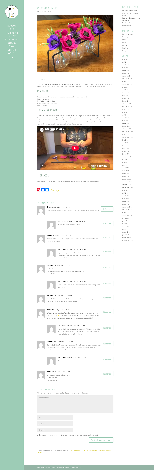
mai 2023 (125, 62)
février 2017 (126, 232)
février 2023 (126, 70)
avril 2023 (125, 65)
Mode (124, 42)
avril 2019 (125, 168)
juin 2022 (125, 87)
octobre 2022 (126, 81)
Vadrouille (12, 50)
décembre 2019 (127, 157)
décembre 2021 (127, 104)
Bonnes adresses (11, 40)
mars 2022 (125, 95)
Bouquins (12, 43)
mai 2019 (125, 165)
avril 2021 (125, 118)
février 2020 (126, 151)
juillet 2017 (125, 218)
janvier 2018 (126, 204)
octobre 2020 (126, 134)
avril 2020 (125, 145)
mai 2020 (125, 143)
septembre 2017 (127, 215)
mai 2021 (125, 115)
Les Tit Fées (12, 54)
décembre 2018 (127, 179)
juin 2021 (125, 112)
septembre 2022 (127, 84)
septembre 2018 (127, 187)
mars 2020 (125, 148)
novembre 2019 (127, 159)
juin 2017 (125, 221)
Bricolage (49, 11)
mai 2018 (125, 193)
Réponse (107, 209)
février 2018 (126, 201)
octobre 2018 (126, 184)
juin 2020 (125, 140)
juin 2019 (125, 162)
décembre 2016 (127, 237)
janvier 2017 (126, 235)
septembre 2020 (127, 137)
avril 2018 (125, 196)
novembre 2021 (127, 106)
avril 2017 (125, 226)
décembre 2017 (127, 207)
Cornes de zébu (127, 25)
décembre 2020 (127, 129)
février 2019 (126, 173)
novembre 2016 (127, 240)
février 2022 (126, 98)
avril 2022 (125, 92)
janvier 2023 (126, 73)
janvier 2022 (126, 101)
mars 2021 (125, 120)
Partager (56, 190)
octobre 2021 (126, 109)
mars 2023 (125, 67)
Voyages (125, 51)
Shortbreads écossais (129, 23)
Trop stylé (12, 36)
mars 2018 (125, 198)
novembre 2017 (127, 210)
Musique (125, 45)
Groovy (12, 47)
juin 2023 (125, 59)
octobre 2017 (126, 212)
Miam (12, 29)
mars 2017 (125, 229)
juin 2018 (125, 190)
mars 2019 (125, 171)
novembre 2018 (127, 182)
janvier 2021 (126, 126)
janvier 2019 (126, 176)
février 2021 (126, 123)
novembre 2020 (127, 131)
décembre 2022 (127, 76)
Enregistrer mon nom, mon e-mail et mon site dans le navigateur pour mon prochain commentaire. (69, 435)
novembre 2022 (127, 79)
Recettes (125, 48)
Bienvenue (11, 26)
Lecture (124, 39)
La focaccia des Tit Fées (129, 10)
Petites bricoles (12, 33)
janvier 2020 (126, 154)
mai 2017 (125, 223)
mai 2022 (125, 90)
